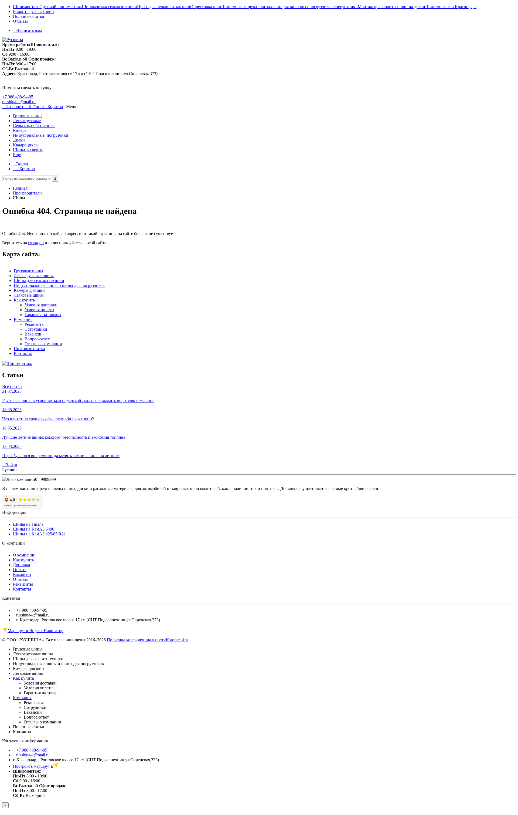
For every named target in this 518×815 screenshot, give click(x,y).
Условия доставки (41, 305)
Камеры (20, 130)
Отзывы (20, 21)
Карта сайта (177, 640)
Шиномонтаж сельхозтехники (109, 6)
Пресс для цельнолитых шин (163, 6)
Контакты (23, 353)
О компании (24, 555)
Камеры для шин (29, 290)
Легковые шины (29, 295)
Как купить (24, 300)
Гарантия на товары (43, 314)
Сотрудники (36, 329)
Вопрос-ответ (37, 339)
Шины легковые (28, 149)
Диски (19, 140)
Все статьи (12, 386)
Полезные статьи (28, 16)
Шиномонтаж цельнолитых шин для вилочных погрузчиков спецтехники (289, 6)
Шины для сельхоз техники (39, 280)
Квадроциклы (26, 145)
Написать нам (29, 30)
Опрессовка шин (205, 6)
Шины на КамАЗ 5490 (33, 529)
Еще (17, 154)
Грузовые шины (27, 115)
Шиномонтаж (26, 6)
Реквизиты (35, 324)
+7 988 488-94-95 (17, 97)
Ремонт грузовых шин (33, 11)
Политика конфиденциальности (136, 640)
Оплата (19, 569)
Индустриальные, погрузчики (40, 135)
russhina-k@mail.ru (19, 101)
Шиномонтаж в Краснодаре (450, 6)
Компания (23, 319)
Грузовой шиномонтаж (60, 6)
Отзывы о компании (43, 343)
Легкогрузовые (27, 120)
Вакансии (34, 334)
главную (36, 242)
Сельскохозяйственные (34, 125)
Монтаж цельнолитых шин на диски (391, 6)
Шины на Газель (28, 524)
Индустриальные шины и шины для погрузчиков (59, 285)
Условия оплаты (39, 309)
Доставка (21, 564)
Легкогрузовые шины (34, 275)
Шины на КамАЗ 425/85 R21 (39, 534)
